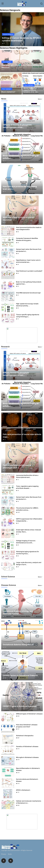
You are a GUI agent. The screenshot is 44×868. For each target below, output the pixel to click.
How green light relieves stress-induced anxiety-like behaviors (22, 66)
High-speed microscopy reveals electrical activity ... (27, 305)
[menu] (2, 3)
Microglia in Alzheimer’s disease (27, 757)
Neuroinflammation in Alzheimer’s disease (28, 769)
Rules (10, 854)
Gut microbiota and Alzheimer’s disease (27, 780)
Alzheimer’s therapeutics (24, 735)
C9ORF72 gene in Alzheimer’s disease (20, 706)
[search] (41, 3)
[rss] (10, 860)
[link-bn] (22, 335)
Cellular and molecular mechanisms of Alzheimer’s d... (28, 802)
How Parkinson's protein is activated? (29, 271)
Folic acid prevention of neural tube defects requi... (22, 435)
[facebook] (3, 860)
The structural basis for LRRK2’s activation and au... (27, 509)
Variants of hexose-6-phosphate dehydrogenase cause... (17, 126)
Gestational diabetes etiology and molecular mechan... (18, 612)
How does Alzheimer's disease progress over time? (26, 726)
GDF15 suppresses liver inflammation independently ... (29, 520)
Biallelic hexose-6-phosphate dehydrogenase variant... (16, 374)
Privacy (3, 854)
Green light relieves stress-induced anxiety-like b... (28, 531)
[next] (41, 29)
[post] (22, 29)
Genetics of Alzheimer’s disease (27, 746)
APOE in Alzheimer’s (23, 790)
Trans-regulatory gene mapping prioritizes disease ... (27, 487)
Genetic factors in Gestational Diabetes (20, 675)
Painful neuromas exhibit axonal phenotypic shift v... (17, 466)
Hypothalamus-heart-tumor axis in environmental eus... (28, 261)
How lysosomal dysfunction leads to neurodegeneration (28, 228)
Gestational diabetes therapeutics (18, 644)
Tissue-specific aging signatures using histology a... (27, 315)
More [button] (39, 99)
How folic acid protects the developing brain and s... (20, 187)
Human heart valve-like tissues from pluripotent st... (28, 250)
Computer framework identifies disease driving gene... (27, 239)
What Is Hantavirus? (8, 92)
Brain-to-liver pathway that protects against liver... (28, 283)
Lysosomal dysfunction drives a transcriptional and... (27, 476)
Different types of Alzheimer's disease (29, 714)
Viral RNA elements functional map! (28, 293)
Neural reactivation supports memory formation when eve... (31, 90)
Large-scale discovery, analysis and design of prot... (28, 563)
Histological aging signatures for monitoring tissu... (27, 552)
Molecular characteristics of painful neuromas (18, 218)
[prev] (3, 29)
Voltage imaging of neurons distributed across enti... (25, 542)
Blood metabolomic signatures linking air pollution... (21, 157)
